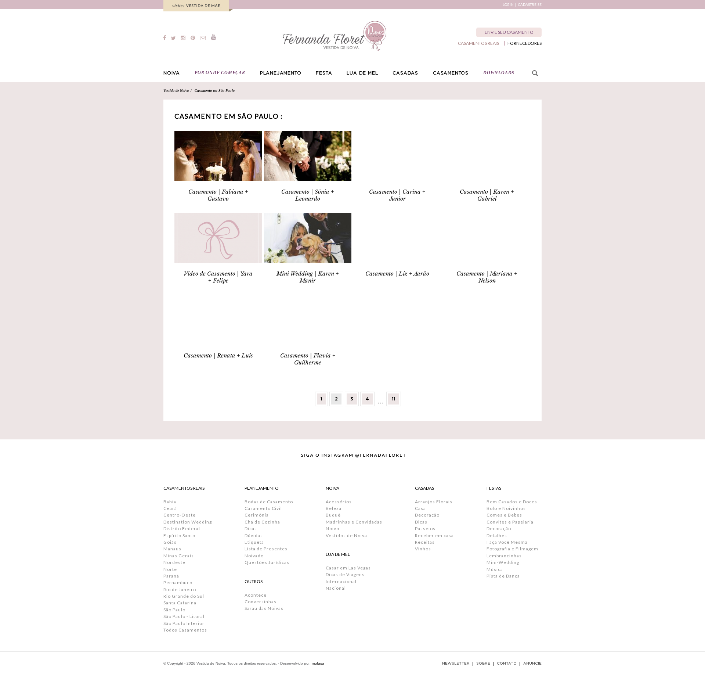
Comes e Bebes (504, 515)
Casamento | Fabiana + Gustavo (218, 195)
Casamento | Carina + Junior (397, 195)
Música (495, 569)
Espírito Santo (179, 535)
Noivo (332, 528)
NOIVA (171, 73)
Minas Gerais (178, 555)
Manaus (172, 548)
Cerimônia (257, 515)
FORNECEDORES (524, 43)
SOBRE (483, 663)
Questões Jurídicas (267, 562)
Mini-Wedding (503, 562)
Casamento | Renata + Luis (218, 355)
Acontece (256, 595)
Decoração (427, 515)
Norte (170, 569)
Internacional (341, 581)
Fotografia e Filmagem (512, 548)
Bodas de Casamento (269, 501)
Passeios (425, 528)
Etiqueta (254, 542)
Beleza (333, 508)
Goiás (170, 542)
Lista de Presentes (266, 548)
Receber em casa (434, 535)
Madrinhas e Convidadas (354, 522)
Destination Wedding (187, 522)
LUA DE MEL (362, 73)
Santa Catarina (179, 602)
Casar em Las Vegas (348, 568)
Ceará (170, 508)
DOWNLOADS (498, 73)
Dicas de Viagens (345, 574)
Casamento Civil (263, 508)
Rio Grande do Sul (183, 596)
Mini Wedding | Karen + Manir (307, 277)
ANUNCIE (532, 663)
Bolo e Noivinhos (506, 508)
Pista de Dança (503, 576)
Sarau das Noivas (264, 608)
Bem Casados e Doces (512, 501)
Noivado (254, 555)
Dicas (251, 528)
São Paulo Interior (184, 623)
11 (393, 399)
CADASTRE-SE (530, 5)
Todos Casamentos (185, 630)
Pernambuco (177, 582)
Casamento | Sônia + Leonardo (307, 195)
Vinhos (423, 548)
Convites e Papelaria (510, 522)
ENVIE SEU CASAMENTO (509, 32)
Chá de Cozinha (262, 522)
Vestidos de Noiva (346, 535)
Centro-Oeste (179, 515)
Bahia (169, 501)
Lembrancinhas (504, 555)
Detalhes (497, 535)
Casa (420, 508)
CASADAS (405, 73)
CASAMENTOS (451, 73)
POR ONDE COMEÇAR (220, 73)
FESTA (324, 73)
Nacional (336, 588)
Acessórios (339, 501)
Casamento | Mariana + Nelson (486, 277)
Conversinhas (260, 601)
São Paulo (174, 609)
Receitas (425, 542)
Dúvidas (254, 535)
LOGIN (508, 5)
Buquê (333, 515)
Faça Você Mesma (507, 542)
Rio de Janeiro (179, 589)
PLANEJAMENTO (280, 73)
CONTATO (507, 663)
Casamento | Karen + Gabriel (487, 195)
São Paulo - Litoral (184, 616)
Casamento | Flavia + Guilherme (308, 359)
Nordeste (174, 562)
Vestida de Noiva (176, 91)
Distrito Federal (181, 528)
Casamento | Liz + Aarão (397, 273)
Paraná (171, 576)
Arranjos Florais (433, 501)
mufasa (318, 663)
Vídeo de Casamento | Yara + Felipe (218, 277)
